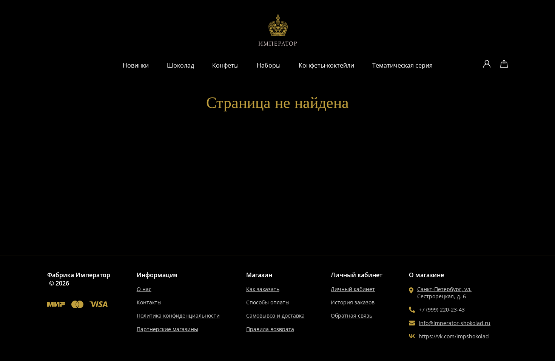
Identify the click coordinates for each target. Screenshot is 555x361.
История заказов (353, 302)
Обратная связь (351, 315)
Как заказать (262, 289)
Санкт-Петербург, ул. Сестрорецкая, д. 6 (444, 292)
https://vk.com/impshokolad (454, 336)
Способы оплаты (268, 302)
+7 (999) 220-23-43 (442, 309)
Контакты (149, 302)
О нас (144, 289)
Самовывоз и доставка (275, 315)
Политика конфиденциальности (178, 315)
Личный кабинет (353, 289)
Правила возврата (270, 329)
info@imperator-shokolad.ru (454, 323)
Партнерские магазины (167, 329)
